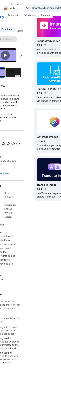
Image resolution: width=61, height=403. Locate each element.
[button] (5, 55)
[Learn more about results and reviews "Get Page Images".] (45, 141)
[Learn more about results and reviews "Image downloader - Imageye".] (45, 45)
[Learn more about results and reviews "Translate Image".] (45, 189)
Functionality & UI (8, 29)
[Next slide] (21, 55)
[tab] (13, 15)
